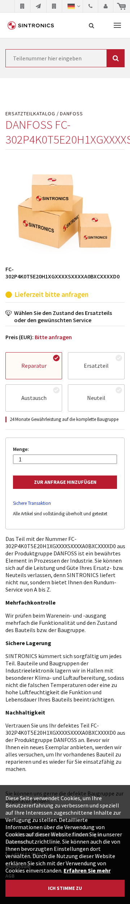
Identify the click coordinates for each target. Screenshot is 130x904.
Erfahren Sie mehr (87, 870)
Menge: (21, 449)
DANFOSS (71, 114)
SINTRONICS (30, 25)
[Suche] (91, 25)
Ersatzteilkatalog (30, 114)
